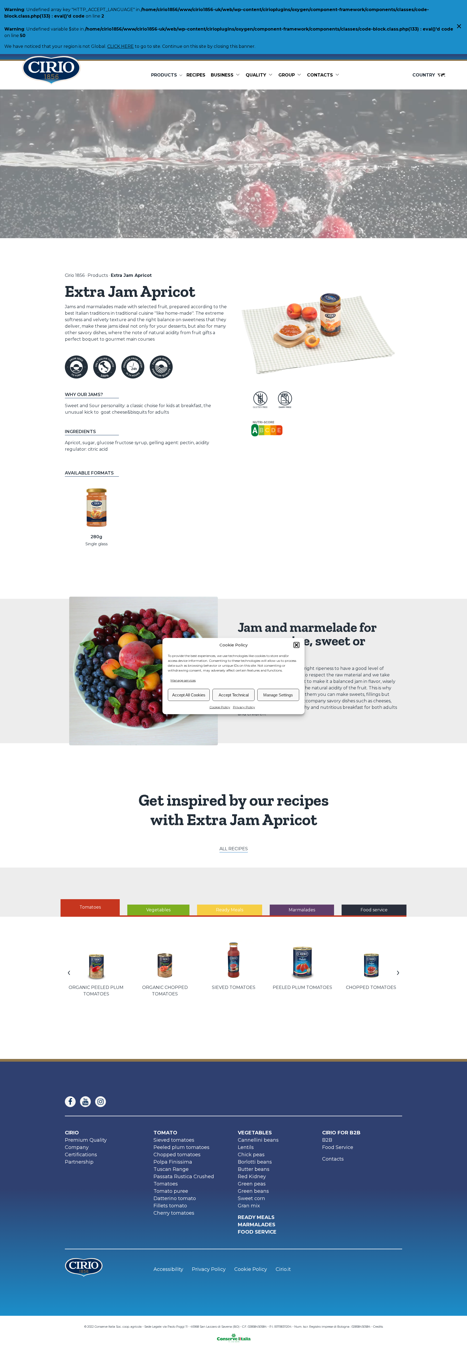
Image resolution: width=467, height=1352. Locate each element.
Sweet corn (251, 1198)
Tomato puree (171, 1191)
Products (98, 275)
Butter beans (253, 1169)
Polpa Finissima (173, 1162)
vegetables (255, 1133)
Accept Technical (234, 694)
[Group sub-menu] (300, 75)
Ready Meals (256, 1217)
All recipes (233, 848)
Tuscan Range (171, 1169)
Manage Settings (278, 694)
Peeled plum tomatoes (181, 1147)
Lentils (246, 1147)
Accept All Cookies (188, 694)
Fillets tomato (170, 1206)
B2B (327, 1140)
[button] (296, 645)
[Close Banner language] (459, 27)
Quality (256, 75)
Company (77, 1147)
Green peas (252, 1184)
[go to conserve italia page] (233, 1336)
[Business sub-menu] (239, 75)
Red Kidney (252, 1177)
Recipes (195, 75)
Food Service (337, 1147)
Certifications (81, 1155)
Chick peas (251, 1155)
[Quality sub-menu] (271, 75)
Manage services (183, 680)
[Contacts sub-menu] (338, 75)
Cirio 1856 (75, 275)
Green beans (253, 1191)
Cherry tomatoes (174, 1213)
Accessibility (168, 1269)
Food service (257, 1232)
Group (286, 75)
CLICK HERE (120, 46)
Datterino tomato (175, 1198)
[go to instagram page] (102, 1101)
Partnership (79, 1162)
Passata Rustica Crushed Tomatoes (184, 1180)
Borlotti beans (255, 1162)
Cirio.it (283, 1269)
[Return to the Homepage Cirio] (51, 75)
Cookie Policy (219, 707)
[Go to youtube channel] (87, 1101)
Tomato (165, 1133)
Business (222, 75)
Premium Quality (86, 1140)
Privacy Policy (244, 707)
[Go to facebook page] (72, 1101)
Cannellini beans (258, 1140)
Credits (378, 1326)
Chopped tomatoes (177, 1155)
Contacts (320, 75)
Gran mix (249, 1206)
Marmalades (256, 1225)
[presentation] (69, 971)
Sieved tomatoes (174, 1140)
